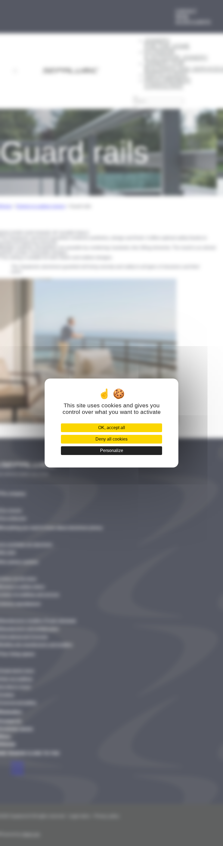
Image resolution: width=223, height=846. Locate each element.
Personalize (111, 450)
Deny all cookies (111, 439)
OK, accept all (111, 427)
